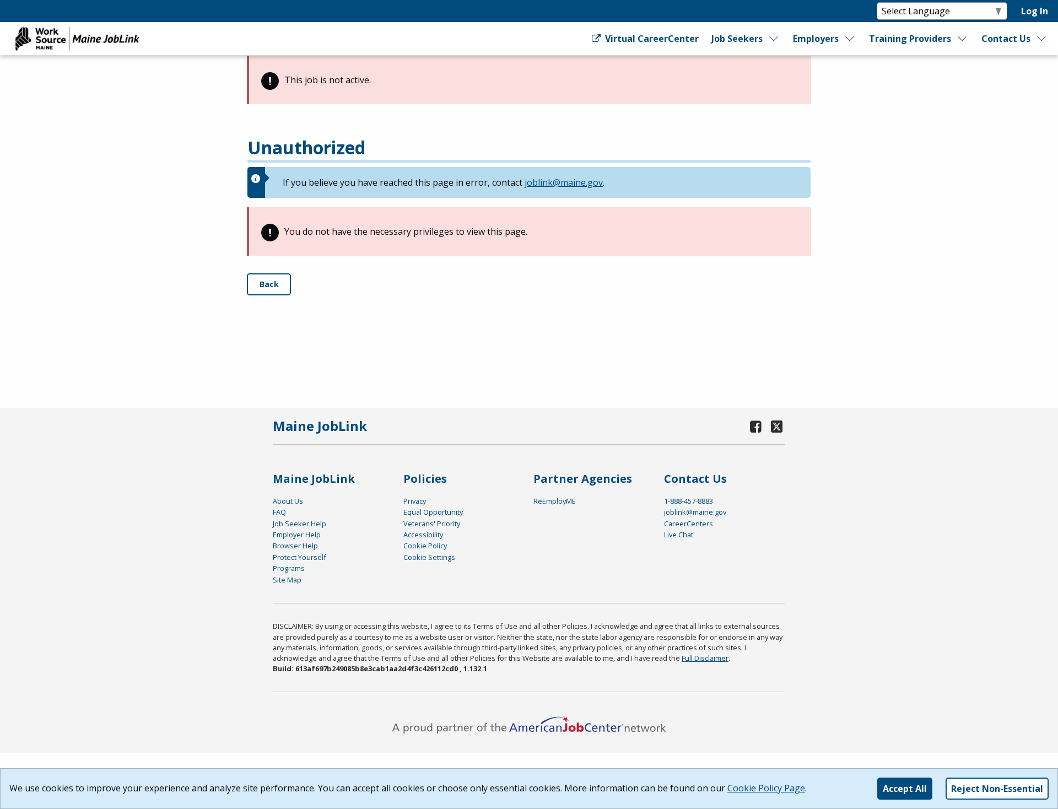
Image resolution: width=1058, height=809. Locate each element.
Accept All (905, 789)
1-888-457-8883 (688, 501)
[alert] (529, 80)
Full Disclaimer (705, 658)
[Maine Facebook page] (756, 426)
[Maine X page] (776, 426)
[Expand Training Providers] (962, 38)
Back (269, 284)
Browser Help (295, 546)
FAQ (279, 512)
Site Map (287, 580)
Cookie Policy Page (766, 788)
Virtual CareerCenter (650, 39)
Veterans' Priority (431, 523)
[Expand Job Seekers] (774, 38)
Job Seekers (737, 39)
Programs (289, 568)
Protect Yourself (299, 557)
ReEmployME (554, 501)
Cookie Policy (425, 546)
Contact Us (1005, 39)
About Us (288, 501)
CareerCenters (688, 523)
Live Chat (678, 535)
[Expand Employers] (850, 38)
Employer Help (297, 535)
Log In (1034, 11)
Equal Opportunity (433, 512)
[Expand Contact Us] (1042, 38)
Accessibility (423, 535)
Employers (816, 39)
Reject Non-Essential (997, 789)
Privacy (414, 501)
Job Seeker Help (299, 523)
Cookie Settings (429, 557)
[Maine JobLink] (78, 38)
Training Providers (910, 39)
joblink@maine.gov (564, 182)
